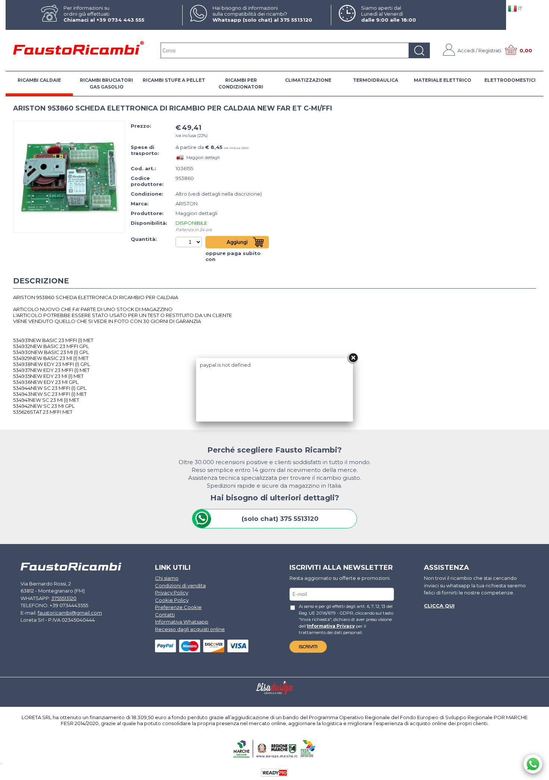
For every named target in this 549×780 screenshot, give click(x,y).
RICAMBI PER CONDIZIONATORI (240, 83)
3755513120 (64, 598)
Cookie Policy (172, 600)
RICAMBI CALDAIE (39, 80)
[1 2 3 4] (190, 242)
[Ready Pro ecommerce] (274, 773)
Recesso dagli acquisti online (190, 629)
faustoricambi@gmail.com (70, 613)
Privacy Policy (171, 593)
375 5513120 (296, 20)
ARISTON (187, 203)
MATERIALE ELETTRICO (442, 80)
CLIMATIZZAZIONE (308, 80)
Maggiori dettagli (203, 157)
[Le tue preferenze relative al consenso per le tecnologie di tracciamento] (536, 773)
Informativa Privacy (331, 626)
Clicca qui (439, 606)
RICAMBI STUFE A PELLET (174, 80)
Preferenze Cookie (178, 607)
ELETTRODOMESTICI (510, 80)
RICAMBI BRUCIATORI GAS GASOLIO (106, 83)
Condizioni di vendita (180, 585)
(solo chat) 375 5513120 (280, 518)
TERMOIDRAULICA (375, 80)
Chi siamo (167, 578)
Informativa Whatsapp (181, 622)
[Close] (353, 358)
